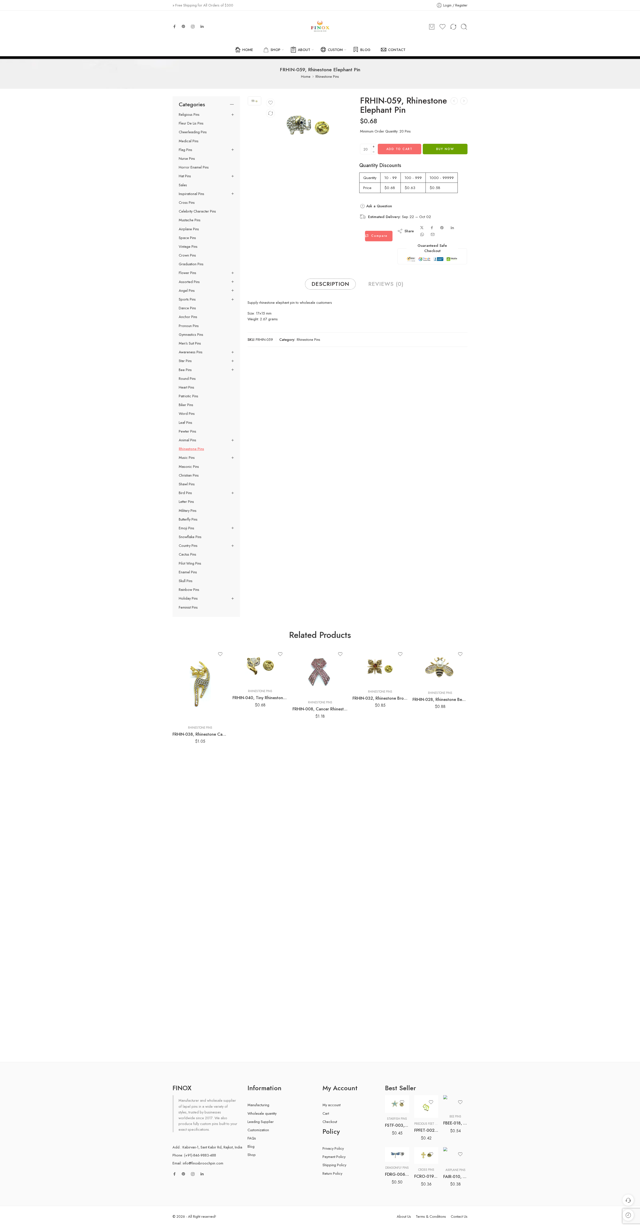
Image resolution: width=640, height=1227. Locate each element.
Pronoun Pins (189, 325)
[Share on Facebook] (432, 228)
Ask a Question (378, 206)
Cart (325, 1113)
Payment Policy (334, 1156)
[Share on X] (422, 228)
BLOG (365, 49)
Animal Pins (187, 440)
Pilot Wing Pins (190, 563)
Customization (258, 1129)
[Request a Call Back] (628, 1200)
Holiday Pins (188, 598)
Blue (399, 1139)
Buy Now (445, 149)
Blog (251, 1146)
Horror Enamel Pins (194, 167)
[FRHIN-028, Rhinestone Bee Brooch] (440, 667)
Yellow (398, 1154)
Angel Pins (187, 290)
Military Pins (187, 510)
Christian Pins (189, 475)
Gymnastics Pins (191, 334)
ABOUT (304, 49)
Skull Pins (185, 580)
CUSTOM (335, 49)
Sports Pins (187, 299)
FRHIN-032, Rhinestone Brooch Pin (380, 698)
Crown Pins (187, 255)
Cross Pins (187, 202)
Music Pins (187, 457)
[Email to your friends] (432, 234)
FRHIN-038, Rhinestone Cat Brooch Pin (200, 734)
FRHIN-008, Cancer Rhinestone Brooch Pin (320, 709)
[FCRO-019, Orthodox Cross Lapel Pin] (426, 1155)
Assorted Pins (189, 281)
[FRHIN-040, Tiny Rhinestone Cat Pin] (260, 666)
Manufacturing (258, 1104)
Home (305, 76)
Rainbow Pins (189, 589)
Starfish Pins (397, 1119)
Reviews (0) (386, 284)
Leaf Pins (185, 422)
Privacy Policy (333, 1148)
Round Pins (187, 378)
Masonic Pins (189, 466)
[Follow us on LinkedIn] (202, 27)
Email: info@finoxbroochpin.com (197, 1163)
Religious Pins (189, 114)
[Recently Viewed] (628, 1215)
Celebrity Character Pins (197, 211)
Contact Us (459, 1216)
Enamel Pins (188, 572)
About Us (404, 1216)
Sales (183, 185)
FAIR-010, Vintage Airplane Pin (455, 1176)
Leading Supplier (261, 1121)
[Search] (464, 26)
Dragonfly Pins (397, 1168)
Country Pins (188, 545)
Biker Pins (186, 404)
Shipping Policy (334, 1164)
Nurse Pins (187, 158)
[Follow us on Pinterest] (184, 27)
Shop (252, 1154)
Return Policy (332, 1173)
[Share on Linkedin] (452, 228)
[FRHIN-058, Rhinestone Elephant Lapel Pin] (454, 101)
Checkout (329, 1121)
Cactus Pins (187, 554)
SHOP (275, 49)
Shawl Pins (187, 484)
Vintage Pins (188, 246)
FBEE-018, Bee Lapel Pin (455, 1123)
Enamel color (394, 1133)
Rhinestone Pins (327, 76)
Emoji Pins (186, 528)
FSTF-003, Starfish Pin (397, 1125)
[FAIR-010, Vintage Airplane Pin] (455, 1155)
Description (330, 284)
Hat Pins (185, 176)
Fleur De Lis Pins (191, 123)
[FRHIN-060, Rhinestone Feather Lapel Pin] (464, 101)
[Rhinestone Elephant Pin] (254, 100)
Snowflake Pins (190, 536)
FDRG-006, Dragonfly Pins (397, 1174)
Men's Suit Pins (190, 343)
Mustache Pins (189, 220)
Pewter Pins (187, 431)
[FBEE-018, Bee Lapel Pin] (455, 1102)
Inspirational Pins (191, 193)
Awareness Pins (190, 352)
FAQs (252, 1138)
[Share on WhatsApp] (422, 234)
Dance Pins (187, 308)
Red (398, 1147)
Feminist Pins (188, 607)
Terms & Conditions (431, 1216)
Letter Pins (186, 501)
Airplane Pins (189, 229)
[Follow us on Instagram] (192, 26)
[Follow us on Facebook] (174, 27)
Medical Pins (188, 141)
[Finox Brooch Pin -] (320, 27)
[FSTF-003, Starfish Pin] (397, 1104)
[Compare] (270, 113)
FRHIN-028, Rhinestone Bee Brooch (440, 699)
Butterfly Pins (188, 519)
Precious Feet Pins (427, 1124)
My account (331, 1104)
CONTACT (397, 49)
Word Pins (187, 413)
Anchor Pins (188, 316)
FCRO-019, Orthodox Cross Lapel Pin (426, 1176)
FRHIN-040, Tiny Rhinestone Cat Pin (260, 698)
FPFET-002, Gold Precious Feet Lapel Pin (426, 1130)
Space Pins (187, 237)
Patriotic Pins (188, 396)
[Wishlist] (270, 103)
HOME (247, 49)
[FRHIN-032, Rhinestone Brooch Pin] (380, 666)
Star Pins (185, 360)
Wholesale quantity (262, 1113)
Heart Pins (186, 387)
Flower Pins (187, 272)
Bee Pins (185, 369)
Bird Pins (185, 492)
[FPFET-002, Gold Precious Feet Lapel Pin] (426, 1106)
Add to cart (399, 149)
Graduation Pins (191, 264)
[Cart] (431, 26)
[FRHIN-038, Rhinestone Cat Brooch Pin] (200, 684)
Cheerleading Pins (193, 132)
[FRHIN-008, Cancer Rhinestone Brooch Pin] (320, 671)
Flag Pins (185, 149)
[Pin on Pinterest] (442, 228)
